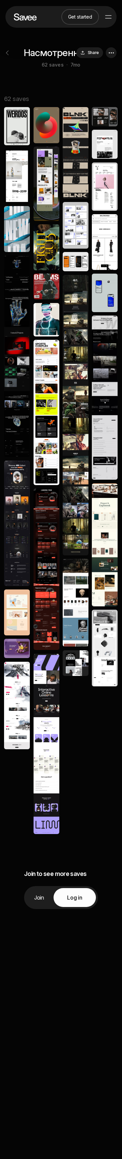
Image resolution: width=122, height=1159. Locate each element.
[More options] (111, 52)
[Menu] (108, 17)
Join (39, 897)
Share (93, 52)
